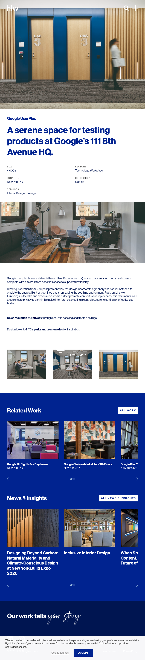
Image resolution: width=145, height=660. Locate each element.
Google (79, 182)
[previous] (8, 479)
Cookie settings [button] (60, 652)
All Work (128, 410)
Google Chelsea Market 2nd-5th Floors (88, 464)
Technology (82, 170)
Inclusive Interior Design (87, 553)
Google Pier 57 (130, 464)
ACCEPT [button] (83, 652)
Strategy (31, 193)
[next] (136, 479)
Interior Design (16, 193)
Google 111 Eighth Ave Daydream (27, 464)
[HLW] (12, 8)
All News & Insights (118, 498)
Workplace (96, 170)
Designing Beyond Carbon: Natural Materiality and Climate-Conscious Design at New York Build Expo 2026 (32, 563)
